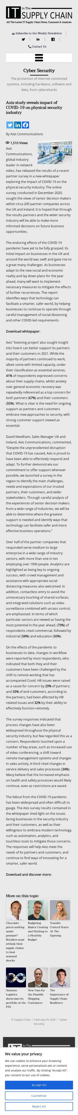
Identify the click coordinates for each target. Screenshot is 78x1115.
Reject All (39, 1106)
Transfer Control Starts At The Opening (59, 929)
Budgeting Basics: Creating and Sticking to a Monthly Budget (38, 931)
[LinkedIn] (39, 39)
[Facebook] (53, 39)
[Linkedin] (17, 125)
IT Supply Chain (21, 1019)
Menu (39, 57)
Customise (39, 1096)
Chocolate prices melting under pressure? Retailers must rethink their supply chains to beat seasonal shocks (15, 942)
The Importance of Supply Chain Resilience (59, 996)
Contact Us (39, 46)
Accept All (39, 1085)
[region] (39, 1081)
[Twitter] (24, 39)
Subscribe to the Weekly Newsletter (39, 33)
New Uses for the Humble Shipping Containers (36, 996)
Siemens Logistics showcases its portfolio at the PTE (16, 998)
